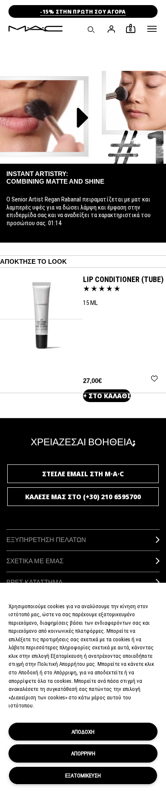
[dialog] (123, 279)
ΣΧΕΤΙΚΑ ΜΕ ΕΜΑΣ (34, 561)
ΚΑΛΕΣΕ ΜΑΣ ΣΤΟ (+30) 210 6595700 (83, 496)
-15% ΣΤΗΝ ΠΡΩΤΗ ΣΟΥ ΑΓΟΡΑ (83, 11)
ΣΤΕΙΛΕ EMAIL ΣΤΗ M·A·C (83, 474)
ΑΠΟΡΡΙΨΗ (83, 753)
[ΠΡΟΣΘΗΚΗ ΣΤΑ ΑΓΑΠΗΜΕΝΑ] (154, 378)
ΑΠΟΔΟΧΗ (83, 731)
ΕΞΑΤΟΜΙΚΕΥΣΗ (83, 775)
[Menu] (152, 29)
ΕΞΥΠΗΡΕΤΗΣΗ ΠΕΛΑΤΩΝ (46, 539)
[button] (152, 29)
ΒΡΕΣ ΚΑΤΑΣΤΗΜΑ (34, 582)
